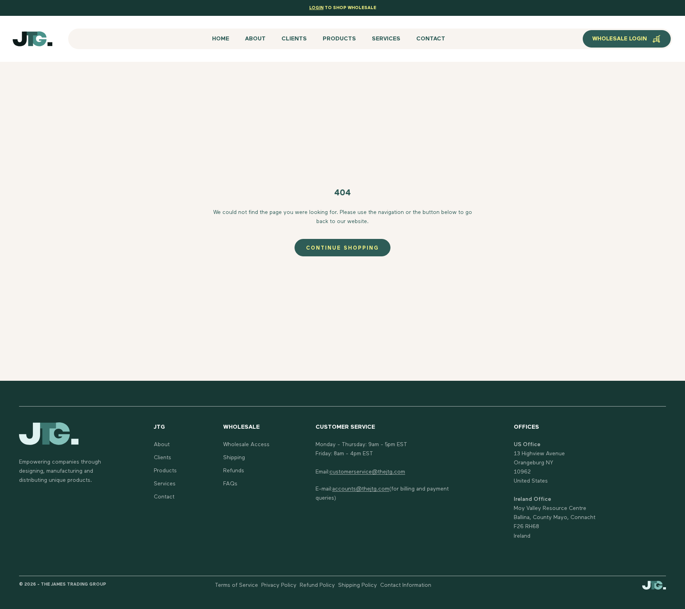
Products (165, 470)
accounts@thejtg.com (360, 489)
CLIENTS (294, 39)
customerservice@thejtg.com (367, 472)
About (162, 444)
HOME (220, 39)
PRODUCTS (339, 39)
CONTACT (430, 39)
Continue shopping (342, 248)
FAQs (230, 484)
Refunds (233, 470)
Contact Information (405, 585)
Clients (162, 457)
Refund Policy (317, 585)
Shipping (234, 457)
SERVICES (386, 39)
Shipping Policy (357, 585)
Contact (164, 497)
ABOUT (255, 39)
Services (165, 484)
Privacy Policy (279, 585)
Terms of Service (236, 585)
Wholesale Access (246, 444)
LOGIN (316, 8)
